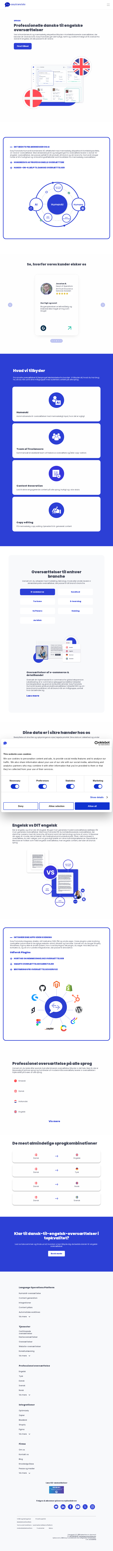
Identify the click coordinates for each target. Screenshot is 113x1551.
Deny (20, 806)
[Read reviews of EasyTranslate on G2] (56, 1490)
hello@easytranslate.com (87, 1536)
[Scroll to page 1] (51, 341)
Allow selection (56, 806)
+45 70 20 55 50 (73, 1536)
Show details (97, 797)
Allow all (92, 806)
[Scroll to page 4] (59, 341)
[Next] (103, 305)
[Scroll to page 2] (54, 341)
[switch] (42, 786)
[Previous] (10, 305)
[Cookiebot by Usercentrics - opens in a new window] (97, 743)
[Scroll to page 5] (61, 341)
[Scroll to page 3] (56, 341)
